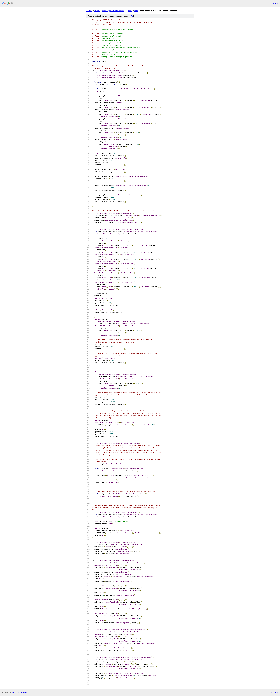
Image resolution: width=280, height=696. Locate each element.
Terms (25, 693)
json (276, 692)
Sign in (275, 3)
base (130, 10)
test (136, 10)
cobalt (89, 10)
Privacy (19, 693)
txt (271, 692)
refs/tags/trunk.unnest (113, 10)
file (131, 16)
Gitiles (13, 693)
